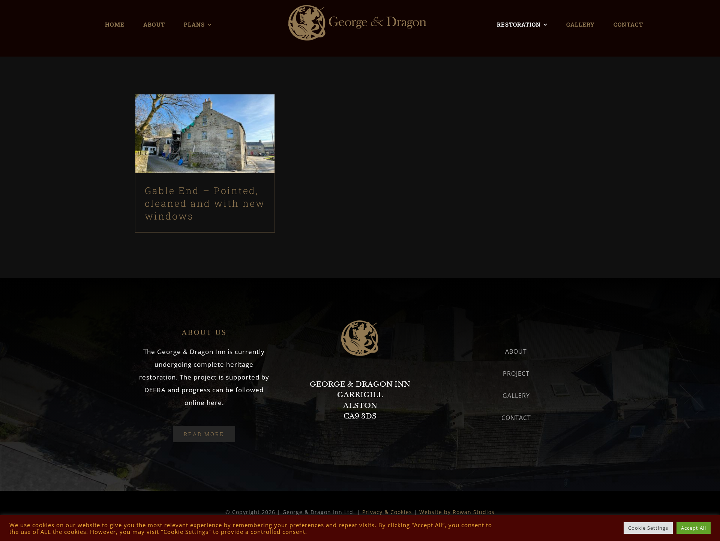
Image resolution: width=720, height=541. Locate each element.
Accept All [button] (693, 528)
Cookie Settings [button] (648, 528)
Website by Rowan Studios (457, 512)
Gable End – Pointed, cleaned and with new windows (192, 114)
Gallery (218, 114)
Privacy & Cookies (387, 512)
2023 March (205, 156)
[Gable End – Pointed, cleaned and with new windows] (204, 133)
